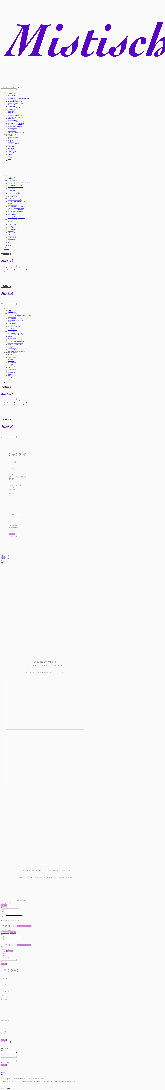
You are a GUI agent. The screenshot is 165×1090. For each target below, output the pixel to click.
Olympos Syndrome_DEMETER (15, 125)
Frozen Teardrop (12, 151)
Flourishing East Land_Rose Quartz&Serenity (19, 98)
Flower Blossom (12, 149)
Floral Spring (11, 111)
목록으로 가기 (5, 932)
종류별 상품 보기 (12, 94)
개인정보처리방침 (5, 1074)
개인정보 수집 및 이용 (7, 920)
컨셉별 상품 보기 (12, 95)
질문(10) (3, 562)
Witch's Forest (11, 104)
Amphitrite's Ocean (12, 128)
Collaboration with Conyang (15, 101)
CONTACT (6, 162)
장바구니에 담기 (5, 1042)
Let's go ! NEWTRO (12, 120)
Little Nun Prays (12, 131)
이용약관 (3, 1072)
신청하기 (3, 1065)
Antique (10, 154)
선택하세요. (12, 487)
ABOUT (6, 160)
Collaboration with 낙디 (14, 137)
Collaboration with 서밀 (14, 143)
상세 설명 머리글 (5, 555)
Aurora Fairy (11, 148)
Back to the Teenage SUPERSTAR (16, 132)
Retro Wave (10, 145)
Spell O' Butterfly (12, 129)
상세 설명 (3, 557)
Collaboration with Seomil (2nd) (16, 121)
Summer (10, 157)
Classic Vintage (11, 146)
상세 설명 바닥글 (5, 558)
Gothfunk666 (11, 142)
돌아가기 (3, 951)
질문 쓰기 (3, 905)
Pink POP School (12, 100)
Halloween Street (12, 153)
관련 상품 (3, 564)
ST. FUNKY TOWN (12, 112)
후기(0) (2, 560)
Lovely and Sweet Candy (14, 109)
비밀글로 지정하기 (6, 930)
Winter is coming (12, 139)
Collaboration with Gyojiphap (15, 108)
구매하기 (3, 964)
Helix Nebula (11, 135)
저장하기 (12, 932)
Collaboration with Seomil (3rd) (15, 103)
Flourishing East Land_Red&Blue (16, 123)
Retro (9, 156)
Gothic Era (10, 140)
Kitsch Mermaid (12, 106)
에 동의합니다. (11, 920)
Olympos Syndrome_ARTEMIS (15, 126)
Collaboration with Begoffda (15, 115)
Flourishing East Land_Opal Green (16, 117)
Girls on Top (11, 118)
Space (9, 159)
